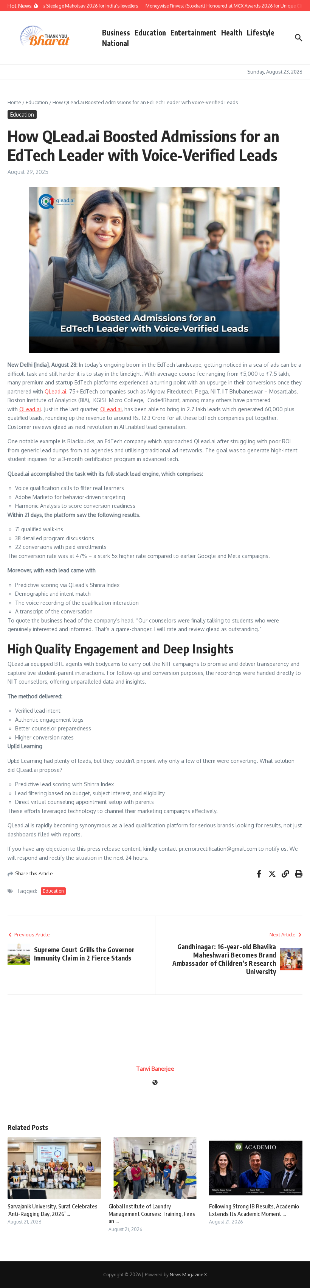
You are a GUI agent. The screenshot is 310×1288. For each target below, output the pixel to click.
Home (14, 102)
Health (231, 32)
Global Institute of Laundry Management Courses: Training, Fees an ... (151, 1213)
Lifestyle (260, 32)
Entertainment (193, 32)
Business (116, 32)
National (115, 43)
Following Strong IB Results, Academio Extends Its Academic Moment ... (254, 1210)
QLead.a (55, 391)
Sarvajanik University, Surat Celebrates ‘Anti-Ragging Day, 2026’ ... (53, 1210)
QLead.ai (30, 409)
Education (150, 32)
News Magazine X (188, 1274)
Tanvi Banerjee (155, 1068)
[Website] (155, 1083)
